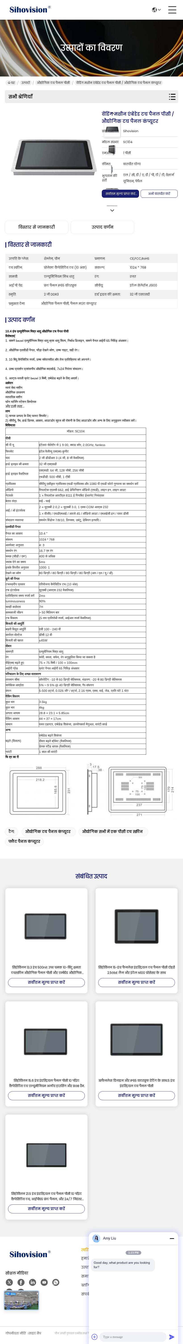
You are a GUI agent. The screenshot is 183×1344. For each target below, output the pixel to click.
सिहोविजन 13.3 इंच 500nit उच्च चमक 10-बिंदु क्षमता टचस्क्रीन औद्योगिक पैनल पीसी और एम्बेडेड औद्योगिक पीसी (46, 970)
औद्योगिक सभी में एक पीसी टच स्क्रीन (112, 831)
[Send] (171, 1337)
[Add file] (95, 1337)
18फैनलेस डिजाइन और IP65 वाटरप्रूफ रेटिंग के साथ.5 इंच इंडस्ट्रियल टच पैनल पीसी (137, 1083)
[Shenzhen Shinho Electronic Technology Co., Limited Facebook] (21, 1282)
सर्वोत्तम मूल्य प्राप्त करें (120, 193)
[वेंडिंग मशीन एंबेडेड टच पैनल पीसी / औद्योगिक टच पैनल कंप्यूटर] (54, 159)
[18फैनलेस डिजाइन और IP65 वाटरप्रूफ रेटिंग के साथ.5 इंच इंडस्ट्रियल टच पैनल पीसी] (136, 1039)
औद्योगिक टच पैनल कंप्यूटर (48, 831)
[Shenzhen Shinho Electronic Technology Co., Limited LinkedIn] (33, 1282)
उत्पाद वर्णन (102, 227)
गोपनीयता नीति (15, 1333)
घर (13, 83)
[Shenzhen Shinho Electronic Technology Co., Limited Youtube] (44, 1282)
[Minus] (172, 1238)
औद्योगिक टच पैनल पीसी (53, 83)
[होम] (29, 1260)
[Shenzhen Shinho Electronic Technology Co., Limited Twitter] (9, 1282)
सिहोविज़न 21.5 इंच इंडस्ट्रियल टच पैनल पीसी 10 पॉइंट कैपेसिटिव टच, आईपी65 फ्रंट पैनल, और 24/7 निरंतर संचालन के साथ (46, 1196)
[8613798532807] (56, 1282)
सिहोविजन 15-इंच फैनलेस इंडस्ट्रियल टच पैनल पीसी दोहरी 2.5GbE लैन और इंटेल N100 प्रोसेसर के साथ (136, 970)
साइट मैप (35, 1333)
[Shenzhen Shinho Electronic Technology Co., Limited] (29, 10)
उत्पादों (25, 83)
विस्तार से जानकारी (36, 227)
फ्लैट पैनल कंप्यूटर (24, 841)
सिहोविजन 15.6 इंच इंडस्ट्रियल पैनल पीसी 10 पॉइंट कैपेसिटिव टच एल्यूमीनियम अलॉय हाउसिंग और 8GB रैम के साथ (46, 1083)
